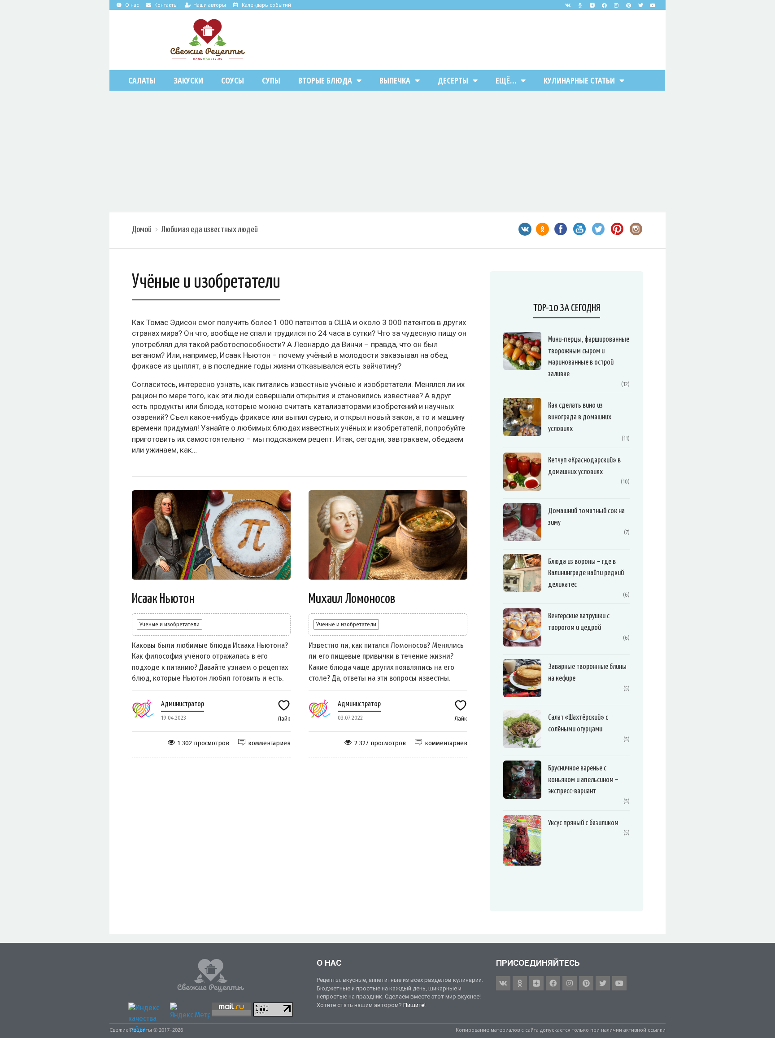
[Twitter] (640, 5)
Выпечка (394, 80)
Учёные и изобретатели (169, 624)
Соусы (232, 80)
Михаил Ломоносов (352, 599)
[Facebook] (604, 5)
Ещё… (506, 80)
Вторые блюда (325, 80)
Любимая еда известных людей (209, 229)
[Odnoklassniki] (580, 5)
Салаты (142, 80)
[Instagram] (616, 5)
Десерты (453, 80)
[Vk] (568, 5)
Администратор (182, 704)
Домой (142, 229)
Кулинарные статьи (579, 80)
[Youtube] (652, 5)
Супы (271, 80)
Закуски (188, 80)
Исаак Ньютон (163, 599)
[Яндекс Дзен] (592, 5)
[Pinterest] (628, 5)
